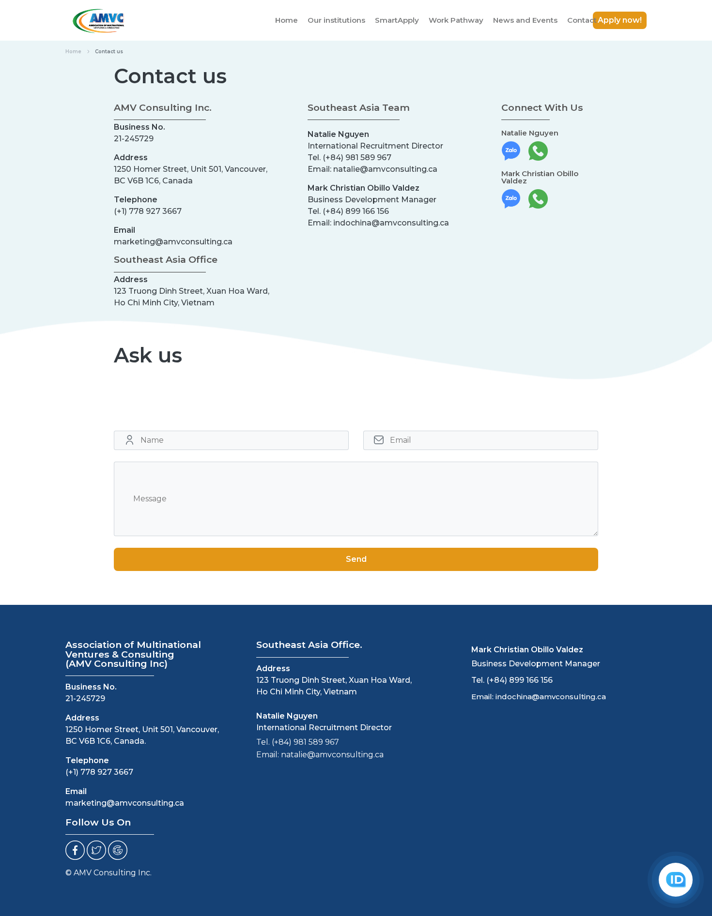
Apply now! (620, 20)
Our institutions (336, 20)
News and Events (525, 20)
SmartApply (397, 20)
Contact (582, 20)
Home (286, 20)
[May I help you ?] (676, 880)
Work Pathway (456, 20)
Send (356, 559)
